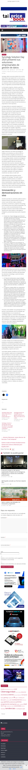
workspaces (19, 708)
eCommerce (4, 695)
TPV (16, 708)
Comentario (4, 517)
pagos (2, 702)
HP (12, 697)
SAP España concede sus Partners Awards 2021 (13, 481)
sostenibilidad (17, 706)
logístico (16, 697)
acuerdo (2, 689)
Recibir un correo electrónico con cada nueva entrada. (13, 563)
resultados (21, 704)
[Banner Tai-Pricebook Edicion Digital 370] (14, 8)
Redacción (13, 69)
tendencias (10, 708)
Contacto (3, 754)
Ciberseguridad (8, 691)
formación (24, 695)
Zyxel (23, 708)
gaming (6, 697)
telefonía (23, 706)
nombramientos (17, 700)
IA (14, 697)
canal (15, 689)
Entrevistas (3, 746)
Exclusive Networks (17, 694)
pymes (15, 704)
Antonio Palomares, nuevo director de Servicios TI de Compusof (13, 438)
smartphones (9, 706)
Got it (14, 769)
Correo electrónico (5, 545)
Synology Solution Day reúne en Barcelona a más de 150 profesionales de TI (7, 414)
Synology (3, 73)
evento (10, 71)
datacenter (23, 692)
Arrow (12, 689)
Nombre (3, 537)
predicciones (13, 702)
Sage (5, 706)
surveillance (20, 71)
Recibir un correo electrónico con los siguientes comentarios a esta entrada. (12, 558)
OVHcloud (24, 699)
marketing (20, 697)
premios (19, 702)
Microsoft (3, 700)
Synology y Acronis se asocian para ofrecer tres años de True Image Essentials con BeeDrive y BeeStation (7, 425)
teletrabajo (3, 708)
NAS (13, 71)
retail (25, 704)
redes (18, 704)
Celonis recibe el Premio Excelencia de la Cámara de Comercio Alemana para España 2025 (13, 444)
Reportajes (3, 748)
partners (15, 71)
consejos (19, 692)
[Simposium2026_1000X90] (14, 25)
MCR (23, 697)
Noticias (4, 54)
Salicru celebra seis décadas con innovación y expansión (10, 503)
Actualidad (3, 743)
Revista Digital (4, 750)
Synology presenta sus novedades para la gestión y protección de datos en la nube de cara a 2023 (19, 415)
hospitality (10, 697)
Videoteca (3, 752)
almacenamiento (8, 689)
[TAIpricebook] (4, 723)
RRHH (2, 706)
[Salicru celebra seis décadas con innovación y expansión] (14, 487)
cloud (16, 692)
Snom (13, 706)
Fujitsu (2, 697)
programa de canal (7, 704)
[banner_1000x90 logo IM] (14, 35)
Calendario (3, 756)
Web (2, 551)
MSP (11, 700)
